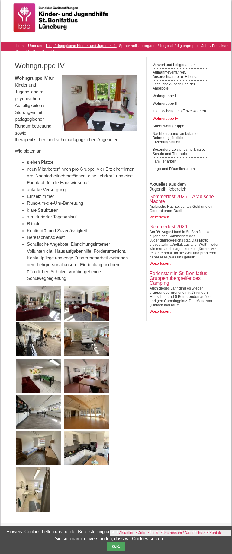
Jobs (142, 533)
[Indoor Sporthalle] (86, 427)
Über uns (35, 46)
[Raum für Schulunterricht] (38, 427)
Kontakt (215, 533)
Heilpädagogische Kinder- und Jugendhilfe (81, 46)
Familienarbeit (164, 161)
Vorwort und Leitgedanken (174, 65)
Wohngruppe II (165, 103)
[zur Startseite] (61, 35)
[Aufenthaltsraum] (38, 319)
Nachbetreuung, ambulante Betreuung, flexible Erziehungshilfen (175, 137)
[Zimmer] (38, 463)
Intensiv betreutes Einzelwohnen (179, 111)
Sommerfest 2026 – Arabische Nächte (182, 199)
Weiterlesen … (162, 217)
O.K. (116, 546)
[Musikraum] (38, 355)
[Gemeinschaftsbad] (33, 510)
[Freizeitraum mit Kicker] (38, 391)
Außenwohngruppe (168, 126)
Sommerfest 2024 (168, 226)
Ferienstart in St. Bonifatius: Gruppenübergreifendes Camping (179, 278)
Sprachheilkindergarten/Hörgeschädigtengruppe (159, 46)
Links (154, 533)
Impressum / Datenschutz (184, 533)
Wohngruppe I (164, 96)
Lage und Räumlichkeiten (174, 169)
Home (21, 46)
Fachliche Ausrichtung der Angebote (174, 86)
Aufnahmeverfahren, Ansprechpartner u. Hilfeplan (176, 74)
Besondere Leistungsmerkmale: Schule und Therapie (179, 151)
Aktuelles (126, 533)
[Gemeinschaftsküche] (86, 463)
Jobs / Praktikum (214, 46)
